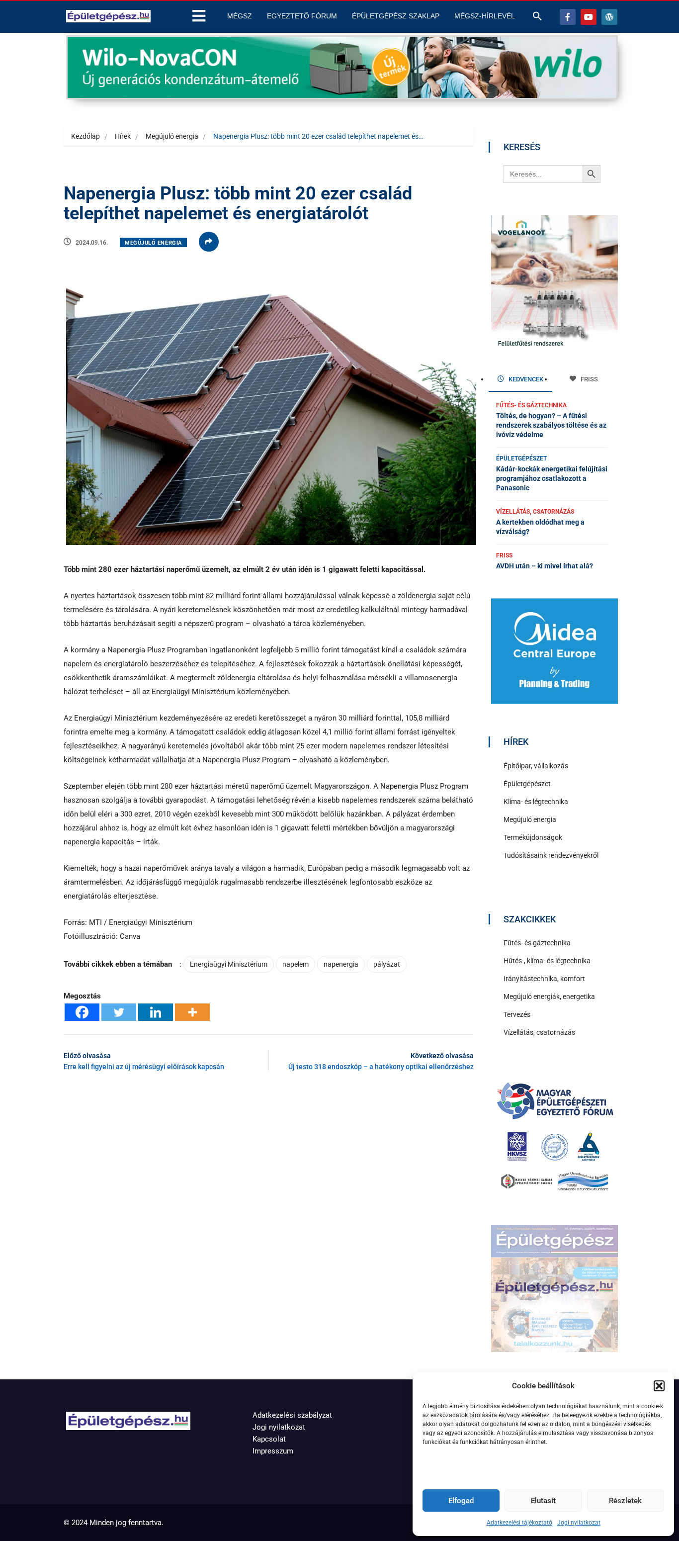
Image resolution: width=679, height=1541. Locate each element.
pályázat (386, 964)
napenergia (341, 964)
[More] (192, 1012)
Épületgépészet (521, 458)
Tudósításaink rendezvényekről (551, 855)
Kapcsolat (269, 1439)
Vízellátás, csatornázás (535, 511)
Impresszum (273, 1451)
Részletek (625, 1500)
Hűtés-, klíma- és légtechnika (547, 961)
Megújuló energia (172, 136)
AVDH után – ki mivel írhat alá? (544, 566)
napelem (295, 964)
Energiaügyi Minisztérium (228, 964)
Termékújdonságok (533, 837)
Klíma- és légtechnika (536, 802)
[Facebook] (82, 1012)
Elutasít (543, 1500)
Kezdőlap (85, 136)
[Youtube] (588, 17)
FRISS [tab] (588, 379)
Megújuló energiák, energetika (549, 996)
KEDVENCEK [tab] (525, 379)
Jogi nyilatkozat (578, 1522)
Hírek (123, 136)
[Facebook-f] (568, 17)
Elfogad (461, 1500)
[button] (659, 1386)
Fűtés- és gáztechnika (531, 405)
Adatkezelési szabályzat (292, 1415)
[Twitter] (118, 1012)
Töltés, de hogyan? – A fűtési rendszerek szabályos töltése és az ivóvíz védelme (551, 425)
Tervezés (517, 1014)
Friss (504, 555)
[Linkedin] (155, 1012)
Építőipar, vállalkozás (536, 766)
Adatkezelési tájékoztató (519, 1522)
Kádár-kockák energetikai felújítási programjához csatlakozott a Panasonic (551, 478)
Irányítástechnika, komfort (544, 979)
